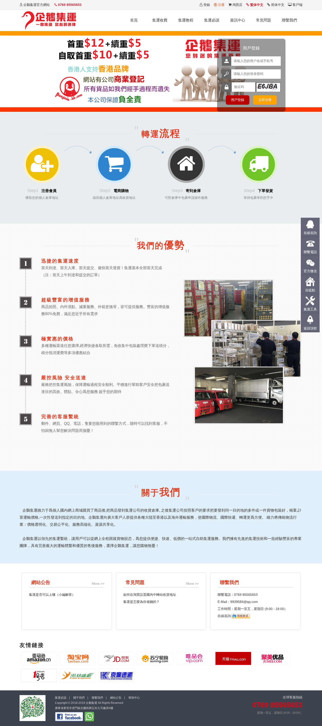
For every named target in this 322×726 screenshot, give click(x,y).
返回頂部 (310, 328)
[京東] (117, 658)
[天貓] (233, 658)
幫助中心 (134, 697)
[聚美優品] (272, 658)
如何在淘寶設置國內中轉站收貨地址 (149, 595)
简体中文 (277, 5)
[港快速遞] (78, 675)
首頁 (134, 20)
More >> (98, 583)
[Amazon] (39, 658)
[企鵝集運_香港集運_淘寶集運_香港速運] (49, 19)
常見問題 (263, 20)
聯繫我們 (289, 20)
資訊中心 (237, 20)
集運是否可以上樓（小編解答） (52, 595)
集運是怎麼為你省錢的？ (141, 602)
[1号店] (39, 675)
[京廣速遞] (117, 675)
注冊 (221, 5)
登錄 (206, 5)
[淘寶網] (78, 658)
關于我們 (79, 697)
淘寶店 (236, 5)
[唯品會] (194, 658)
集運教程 (185, 20)
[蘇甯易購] (155, 658)
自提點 (310, 290)
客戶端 (297, 5)
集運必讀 (211, 20)
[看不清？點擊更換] (268, 87)
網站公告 (115, 697)
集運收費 (159, 20)
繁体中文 (256, 5)
